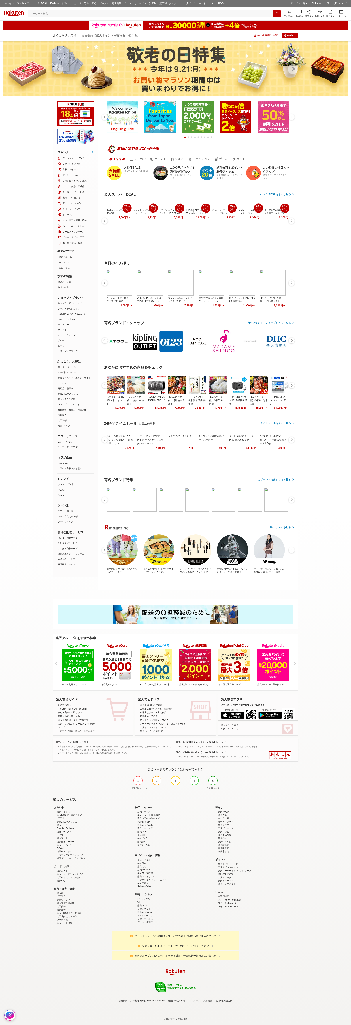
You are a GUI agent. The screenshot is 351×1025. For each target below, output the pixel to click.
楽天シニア (223, 825)
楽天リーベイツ (64, 845)
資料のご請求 (165, 709)
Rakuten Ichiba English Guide (73, 709)
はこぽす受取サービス (69, 548)
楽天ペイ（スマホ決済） (69, 877)
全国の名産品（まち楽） (70, 468)
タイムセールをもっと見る (275, 423)
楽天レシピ (223, 831)
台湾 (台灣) (223, 896)
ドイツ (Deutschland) (228, 906)
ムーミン (62, 346)
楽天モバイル (144, 860)
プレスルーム (194, 1000)
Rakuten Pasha (225, 874)
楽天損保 (61, 906)
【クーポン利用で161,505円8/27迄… (238, 400)
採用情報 (207, 1000)
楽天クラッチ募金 (229, 725)
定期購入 (62, 415)
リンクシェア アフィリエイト (152, 880)
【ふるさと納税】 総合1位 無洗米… (135, 400)
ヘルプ (343, 3)
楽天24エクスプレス (170, 3)
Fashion (54, 3)
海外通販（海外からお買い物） (73, 410)
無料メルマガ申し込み (69, 716)
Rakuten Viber (144, 886)
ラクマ (127, 3)
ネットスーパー (207, 3)
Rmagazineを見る (280, 527)
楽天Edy (61, 880)
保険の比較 (62, 919)
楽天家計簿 (223, 851)
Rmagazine (63, 463)
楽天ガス (222, 815)
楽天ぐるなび (224, 835)
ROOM (222, 3)
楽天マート (62, 838)
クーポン (62, 383)
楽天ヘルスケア (225, 822)
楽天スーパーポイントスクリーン (234, 870)
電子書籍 (116, 3)
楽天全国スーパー (65, 841)
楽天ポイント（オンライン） (154, 727)
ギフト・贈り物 (65, 511)
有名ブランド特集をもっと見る (273, 479)
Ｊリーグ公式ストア (68, 351)
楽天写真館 (223, 845)
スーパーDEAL (39, 3)
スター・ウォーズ (66, 335)
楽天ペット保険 (64, 923)
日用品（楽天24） (67, 388)
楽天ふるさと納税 (66, 399)
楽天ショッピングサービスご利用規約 (76, 723)
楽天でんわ (142, 866)
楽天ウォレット (64, 900)
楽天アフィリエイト (147, 876)
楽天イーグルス (145, 919)
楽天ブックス (63, 811)
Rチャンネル (143, 899)
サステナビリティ (229, 729)
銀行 (94, 3)
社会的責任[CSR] (176, 1000)
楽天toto (141, 835)
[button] (300, 13)
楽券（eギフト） (66, 425)
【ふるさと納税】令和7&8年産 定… (217, 400)
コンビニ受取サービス (69, 537)
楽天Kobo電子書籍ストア (69, 815)
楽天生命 (61, 909)
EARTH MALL (65, 442)
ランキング (23, 3)
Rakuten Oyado (145, 825)
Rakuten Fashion (66, 319)
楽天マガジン (144, 905)
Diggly (61, 495)
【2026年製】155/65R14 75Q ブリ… (156, 400)
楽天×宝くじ (143, 838)
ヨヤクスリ (223, 818)
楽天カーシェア (145, 828)
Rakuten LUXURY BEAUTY (71, 314)
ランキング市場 (65, 484)
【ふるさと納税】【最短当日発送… (176, 400)
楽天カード (62, 870)
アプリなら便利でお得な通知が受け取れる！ (243, 705)
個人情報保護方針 (223, 1000)
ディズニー (63, 324)
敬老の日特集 (64, 282)
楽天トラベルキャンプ (148, 818)
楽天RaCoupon (64, 851)
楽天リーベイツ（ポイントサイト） (75, 378)
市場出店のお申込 (149, 709)
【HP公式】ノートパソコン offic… (279, 400)
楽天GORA (142, 831)
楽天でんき (223, 811)
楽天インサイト (225, 880)
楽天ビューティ (225, 828)
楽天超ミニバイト (227, 884)
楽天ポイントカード (228, 864)
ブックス (104, 3)
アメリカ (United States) (230, 900)
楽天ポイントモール (228, 867)
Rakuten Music (144, 912)
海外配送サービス (66, 564)
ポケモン (62, 340)
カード (77, 3)
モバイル (9, 3)
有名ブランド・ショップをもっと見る (269, 322)
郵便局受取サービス (68, 543)
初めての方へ (64, 705)
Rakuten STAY (144, 822)
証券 (86, 3)
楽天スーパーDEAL (67, 367)
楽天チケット (144, 909)
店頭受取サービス (66, 559)
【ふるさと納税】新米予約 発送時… (197, 400)
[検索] (277, 13)
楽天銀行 (61, 893)
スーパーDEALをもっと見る (275, 194)
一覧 (91, 152)
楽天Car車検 (224, 841)
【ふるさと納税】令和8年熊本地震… (259, 400)
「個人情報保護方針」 (104, 753)
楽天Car (222, 838)
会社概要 (123, 1000)
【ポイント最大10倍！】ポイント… (115, 400)
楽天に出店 (331, 3)
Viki (139, 902)
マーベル (62, 330)
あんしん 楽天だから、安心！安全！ (280, 755)
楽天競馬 (141, 841)
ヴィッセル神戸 (145, 922)
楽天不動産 (223, 848)
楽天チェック (224, 877)
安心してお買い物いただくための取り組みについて (201, 752)
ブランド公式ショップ (69, 308)
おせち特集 (63, 287)
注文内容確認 (66, 731)
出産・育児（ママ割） (69, 516)
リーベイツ (140, 3)
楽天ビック (190, 3)
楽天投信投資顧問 (65, 903)
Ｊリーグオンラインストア (70, 855)
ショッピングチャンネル (70, 404)
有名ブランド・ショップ (70, 303)
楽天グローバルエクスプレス (71, 858)
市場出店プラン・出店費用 (153, 712)
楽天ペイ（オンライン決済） (71, 874)
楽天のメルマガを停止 (86, 731)
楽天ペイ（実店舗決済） (152, 731)
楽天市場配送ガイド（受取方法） (74, 720)
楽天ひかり (142, 863)
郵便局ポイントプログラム (71, 554)
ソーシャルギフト (66, 521)
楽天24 (152, 3)
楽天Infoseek (143, 869)
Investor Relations (156, 1000)
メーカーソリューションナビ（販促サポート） (163, 723)
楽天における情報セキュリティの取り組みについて (201, 742)
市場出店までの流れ (150, 716)
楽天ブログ (142, 883)
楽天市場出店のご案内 (151, 705)
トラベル (66, 3)
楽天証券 (61, 896)
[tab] (117, 159)
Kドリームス (143, 845)
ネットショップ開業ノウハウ (154, 720)
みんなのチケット (146, 915)
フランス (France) (227, 903)
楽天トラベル (144, 811)
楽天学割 (62, 420)
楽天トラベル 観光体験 (148, 815)
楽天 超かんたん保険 (67, 916)
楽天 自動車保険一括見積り (70, 913)
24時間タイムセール (68, 372)
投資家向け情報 (138, 1000)
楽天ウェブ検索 (145, 873)
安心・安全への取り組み (70, 712)
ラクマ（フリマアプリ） (70, 447)
